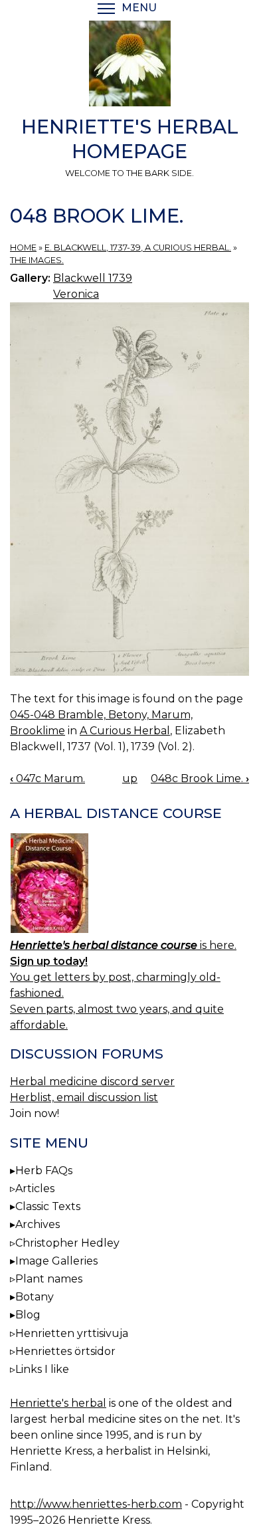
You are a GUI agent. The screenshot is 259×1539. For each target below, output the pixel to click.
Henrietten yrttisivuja (71, 1333)
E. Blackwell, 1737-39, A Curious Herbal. (137, 248)
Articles (34, 1188)
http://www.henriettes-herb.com (96, 1504)
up (129, 778)
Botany (34, 1296)
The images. (37, 260)
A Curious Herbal (125, 730)
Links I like (42, 1369)
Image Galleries (56, 1261)
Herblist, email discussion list (84, 1097)
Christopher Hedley (67, 1243)
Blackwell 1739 (92, 278)
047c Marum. (47, 778)
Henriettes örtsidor (65, 1351)
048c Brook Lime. (200, 778)
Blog (28, 1314)
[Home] (129, 66)
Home (23, 248)
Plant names (48, 1279)
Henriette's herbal (58, 1403)
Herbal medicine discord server (92, 1081)
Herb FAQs (43, 1170)
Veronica (76, 294)
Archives (37, 1224)
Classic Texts (47, 1206)
